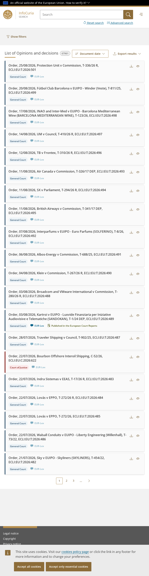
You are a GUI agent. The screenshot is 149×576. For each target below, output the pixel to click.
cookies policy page (75, 551)
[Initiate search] (128, 14)
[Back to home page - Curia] (7, 14)
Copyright (9, 538)
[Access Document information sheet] (138, 66)
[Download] (131, 66)
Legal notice (11, 533)
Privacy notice (12, 544)
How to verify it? (76, 3)
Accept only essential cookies (68, 566)
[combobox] (90, 54)
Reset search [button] (95, 23)
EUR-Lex (39, 325)
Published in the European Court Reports (74, 325)
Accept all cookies (29, 566)
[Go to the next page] (89, 481)
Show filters (18, 36)
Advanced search (121, 23)
